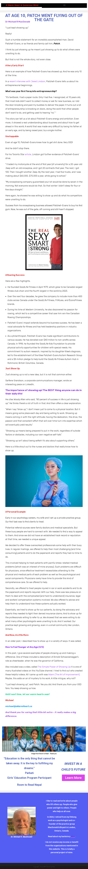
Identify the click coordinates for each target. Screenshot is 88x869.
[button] (64, 5)
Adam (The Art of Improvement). (64, 674)
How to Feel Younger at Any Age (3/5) (24, 647)
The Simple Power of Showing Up (54, 666)
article (28, 154)
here (73, 836)
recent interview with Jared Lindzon (27, 81)
